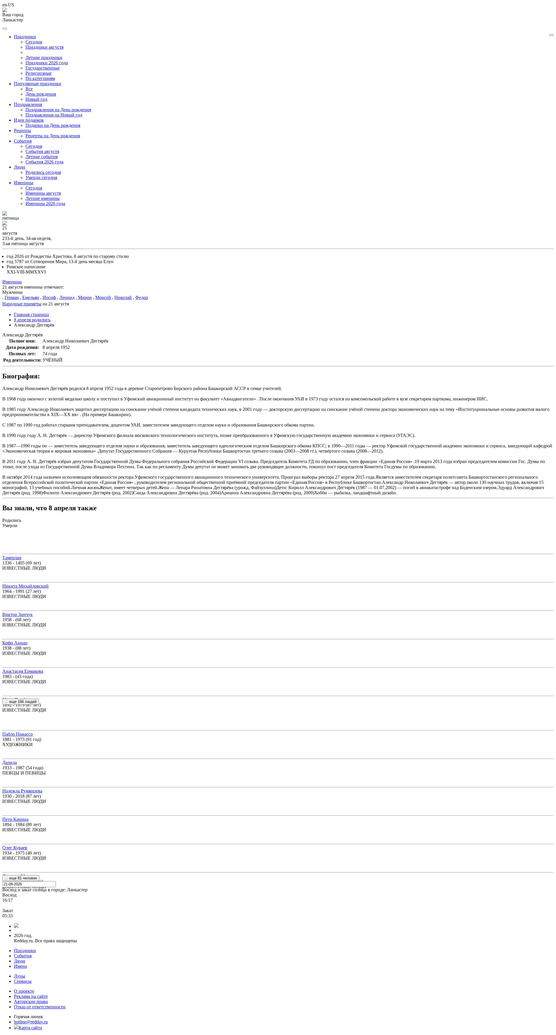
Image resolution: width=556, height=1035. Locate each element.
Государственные (42, 67)
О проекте (24, 991)
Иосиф (49, 297)
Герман (12, 297)
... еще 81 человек (21, 878)
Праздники (25, 950)
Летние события (41, 156)
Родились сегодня (43, 172)
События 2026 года (44, 161)
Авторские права (31, 1001)
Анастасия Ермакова (22, 671)
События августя (42, 151)
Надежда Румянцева (22, 790)
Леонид (66, 297)
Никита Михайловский (25, 586)
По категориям (40, 78)
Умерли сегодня (41, 177)
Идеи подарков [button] (29, 120)
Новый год (36, 99)
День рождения (40, 94)
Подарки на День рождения (52, 125)
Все (29, 88)
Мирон (85, 297)
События (23, 955)
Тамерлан (11, 557)
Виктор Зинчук (17, 614)
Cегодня (33, 41)
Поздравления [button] (28, 104)
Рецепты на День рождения (52, 135)
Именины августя (43, 193)
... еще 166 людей (20, 701)
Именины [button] (23, 182)
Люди (19, 961)
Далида (9, 762)
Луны (19, 976)
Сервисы (23, 981)
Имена (20, 966)
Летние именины (42, 198)
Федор (141, 297)
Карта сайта (30, 1027)
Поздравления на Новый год (53, 114)
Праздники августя (44, 47)
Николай (123, 297)
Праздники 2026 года (46, 62)
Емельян (30, 297)
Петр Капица (15, 819)
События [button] (23, 141)
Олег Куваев (14, 847)
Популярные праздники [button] (37, 83)
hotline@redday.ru (31, 1021)
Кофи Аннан (15, 642)
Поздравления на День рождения (58, 109)
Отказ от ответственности (39, 1006)
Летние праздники (43, 57)
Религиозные (38, 73)
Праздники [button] (25, 36)
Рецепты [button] (22, 130)
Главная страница (31, 314)
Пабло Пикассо (17, 734)
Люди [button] (19, 167)
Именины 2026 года (45, 203)
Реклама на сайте (31, 996)
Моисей (103, 297)
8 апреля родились (32, 319)
